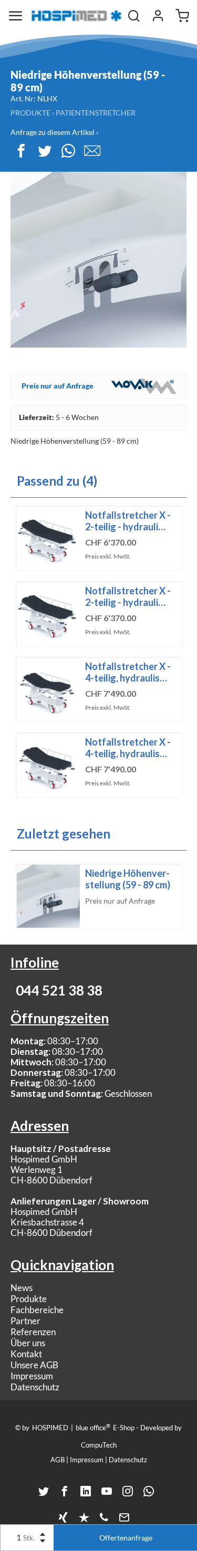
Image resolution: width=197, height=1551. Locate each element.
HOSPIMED (50, 1427)
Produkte (30, 112)
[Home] (77, 16)
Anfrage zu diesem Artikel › (54, 132)
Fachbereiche (37, 1309)
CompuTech (99, 1445)
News (22, 1287)
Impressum (32, 1375)
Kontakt (26, 1353)
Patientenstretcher (96, 112)
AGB (57, 1459)
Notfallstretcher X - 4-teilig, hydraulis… (128, 672)
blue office (93, 1427)
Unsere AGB (34, 1364)
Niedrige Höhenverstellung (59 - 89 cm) (127, 878)
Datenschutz (35, 1386)
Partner (25, 1320)
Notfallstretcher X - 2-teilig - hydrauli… (128, 520)
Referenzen (33, 1331)
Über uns (28, 1342)
